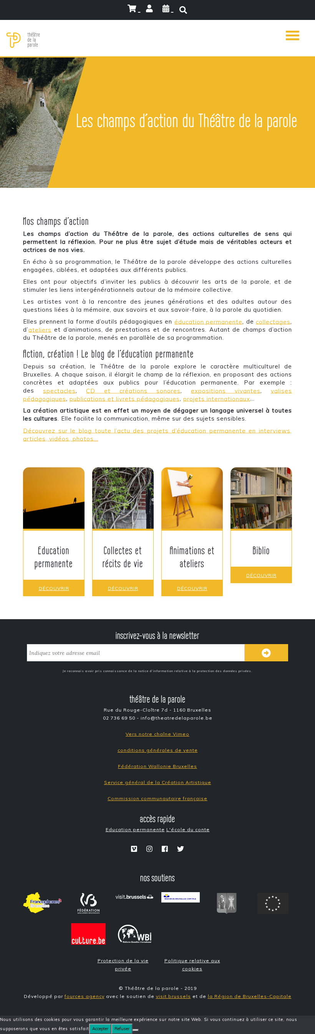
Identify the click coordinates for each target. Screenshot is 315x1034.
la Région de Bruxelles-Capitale (250, 996)
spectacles (59, 390)
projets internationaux (216, 398)
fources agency (84, 996)
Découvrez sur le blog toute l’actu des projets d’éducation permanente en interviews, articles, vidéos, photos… (157, 434)
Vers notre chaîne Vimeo (157, 734)
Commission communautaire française (157, 798)
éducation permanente (208, 321)
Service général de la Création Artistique (157, 782)
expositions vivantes (225, 390)
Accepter (100, 1028)
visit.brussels (173, 996)
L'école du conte (188, 829)
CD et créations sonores (133, 390)
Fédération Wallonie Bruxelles (157, 766)
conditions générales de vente (158, 750)
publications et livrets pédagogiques (125, 398)
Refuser (121, 1028)
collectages (273, 321)
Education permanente (135, 829)
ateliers (39, 329)
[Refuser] (136, 1030)
